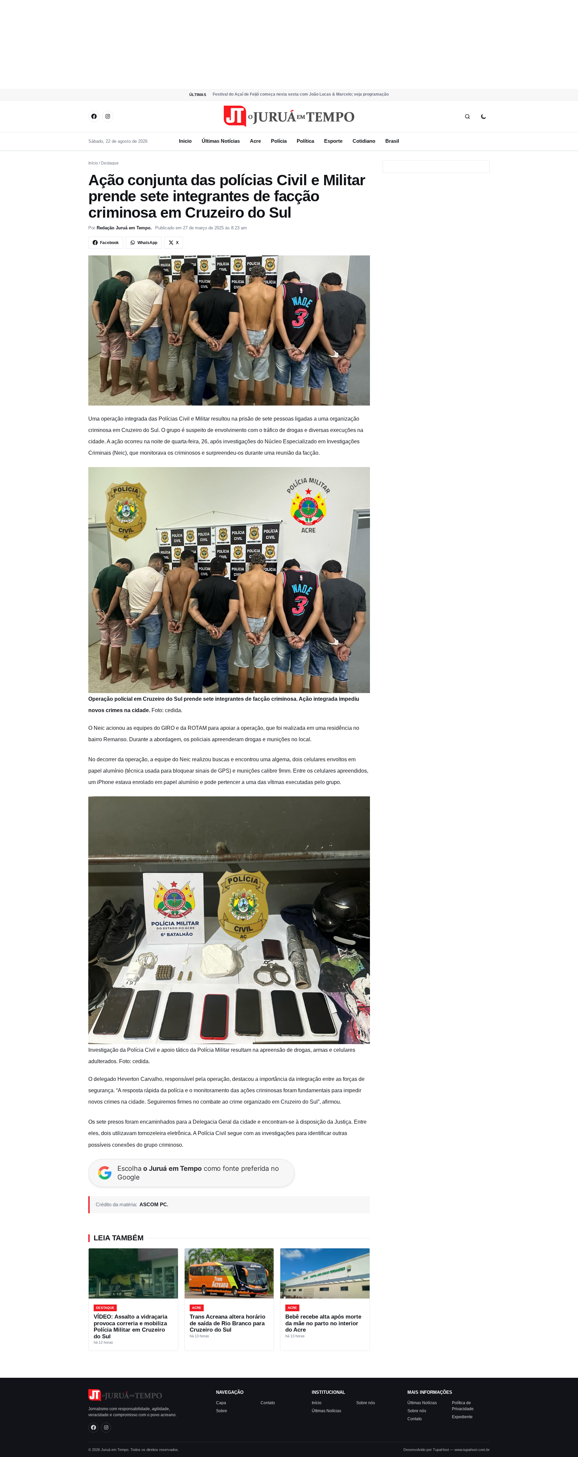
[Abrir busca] (467, 116)
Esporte (333, 141)
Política (305, 141)
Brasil (392, 141)
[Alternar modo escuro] (483, 116)
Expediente (462, 1416)
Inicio (185, 141)
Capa (221, 1402)
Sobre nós (365, 1402)
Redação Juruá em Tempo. (124, 227)
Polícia (279, 141)
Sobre (221, 1410)
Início (93, 163)
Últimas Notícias (221, 141)
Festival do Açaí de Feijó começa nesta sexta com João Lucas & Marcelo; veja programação (301, 94)
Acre (255, 141)
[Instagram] (107, 116)
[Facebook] (94, 116)
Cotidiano (364, 141)
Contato (268, 1402)
